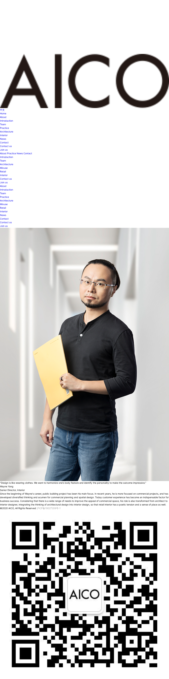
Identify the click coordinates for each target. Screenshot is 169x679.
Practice (4, 128)
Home (3, 113)
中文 (2, 109)
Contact (4, 142)
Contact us (6, 146)
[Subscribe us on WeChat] (84, 594)
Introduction (6, 120)
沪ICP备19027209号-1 (49, 508)
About (3, 117)
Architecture (6, 131)
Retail (3, 171)
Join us (4, 149)
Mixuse (4, 167)
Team (3, 124)
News (3, 138)
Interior (4, 135)
